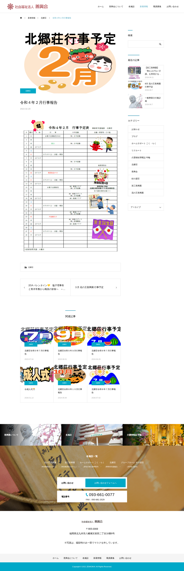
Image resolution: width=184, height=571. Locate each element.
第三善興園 (137, 186)
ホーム (101, 6)
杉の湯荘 (136, 178)
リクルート (137, 150)
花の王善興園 (138, 193)
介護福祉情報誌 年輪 (141, 157)
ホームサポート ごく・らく (144, 143)
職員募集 (157, 6)
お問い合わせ (173, 6)
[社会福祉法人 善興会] (27, 6)
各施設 (132, 6)
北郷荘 (28, 91)
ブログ (135, 136)
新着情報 (144, 6)
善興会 (135, 171)
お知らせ (136, 129)
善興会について (116, 6)
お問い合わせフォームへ (105, 483)
